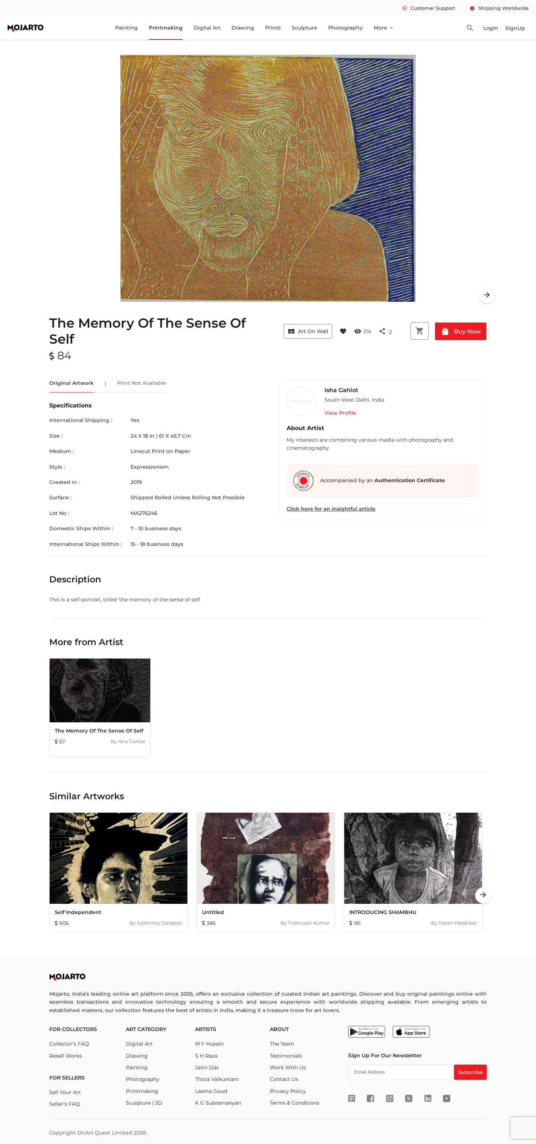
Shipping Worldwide (499, 8)
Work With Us (288, 1067)
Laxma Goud (211, 1091)
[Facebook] (370, 1098)
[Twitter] (408, 1098)
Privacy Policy (288, 1091)
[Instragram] (389, 1098)
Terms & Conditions (294, 1103)
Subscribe (470, 1072)
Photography (345, 27)
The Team (282, 1043)
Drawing (243, 27)
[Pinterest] (351, 1098)
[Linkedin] (427, 1098)
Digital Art (207, 27)
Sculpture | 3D (144, 1103)
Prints (273, 27)
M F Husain (209, 1043)
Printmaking (166, 27)
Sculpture (304, 27)
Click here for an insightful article (331, 508)
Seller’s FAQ (64, 1104)
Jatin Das (207, 1067)
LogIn (490, 28)
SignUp (515, 28)
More (384, 27)
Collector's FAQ (69, 1043)
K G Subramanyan (218, 1103)
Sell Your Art (65, 1092)
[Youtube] (446, 1098)
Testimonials (286, 1056)
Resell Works (65, 1056)
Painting (126, 27)
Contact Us (284, 1079)
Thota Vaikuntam (217, 1079)
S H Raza (206, 1056)
